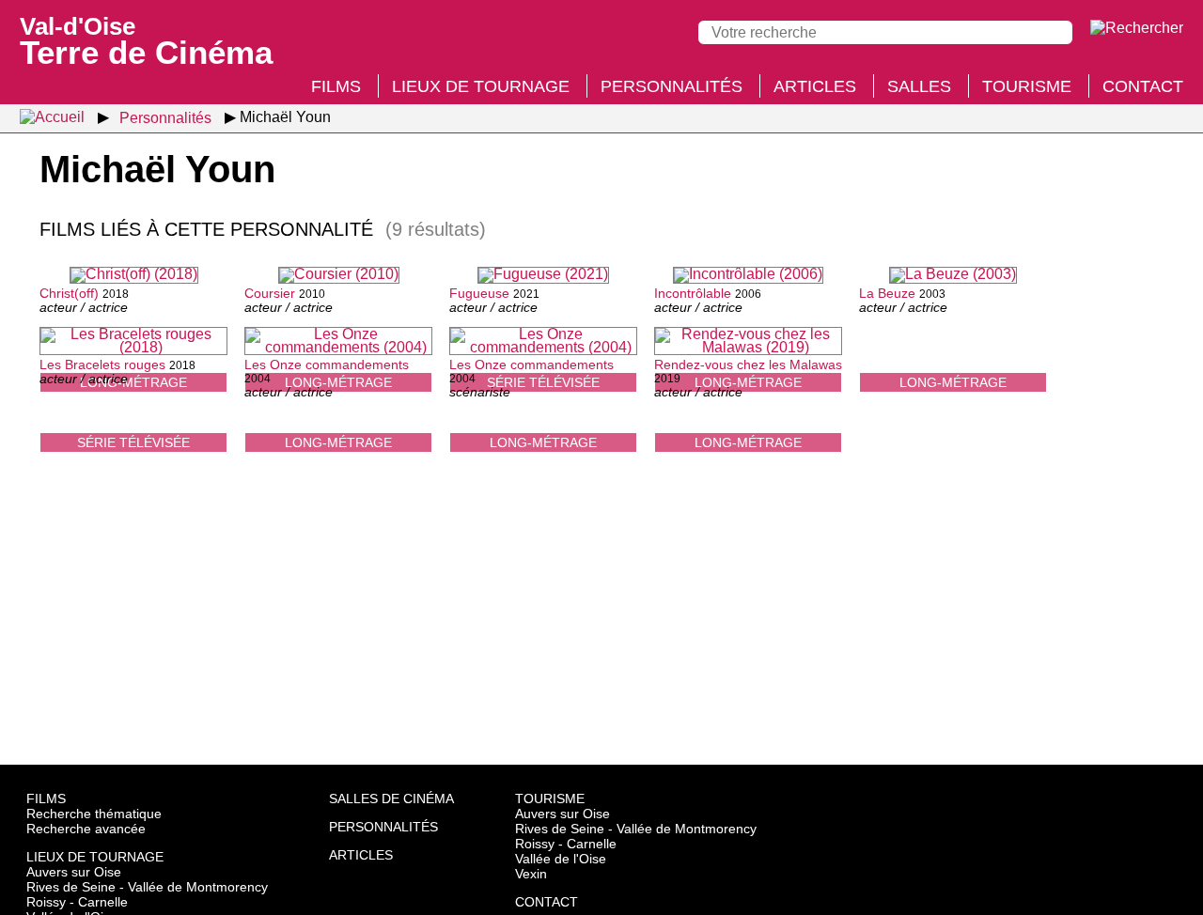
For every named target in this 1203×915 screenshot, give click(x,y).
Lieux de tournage (481, 86)
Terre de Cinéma (146, 39)
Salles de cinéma (391, 798)
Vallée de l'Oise (560, 858)
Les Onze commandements (326, 364)
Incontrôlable (692, 293)
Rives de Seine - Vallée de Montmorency (147, 886)
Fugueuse (479, 293)
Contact (1142, 86)
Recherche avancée (86, 828)
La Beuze (887, 293)
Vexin (531, 873)
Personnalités (671, 86)
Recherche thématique (94, 813)
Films (336, 86)
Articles (814, 86)
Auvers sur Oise (73, 871)
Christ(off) (69, 293)
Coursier (269, 293)
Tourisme (1026, 86)
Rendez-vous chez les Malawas (748, 364)
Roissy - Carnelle (77, 901)
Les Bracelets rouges (102, 364)
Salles (919, 86)
